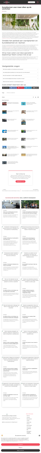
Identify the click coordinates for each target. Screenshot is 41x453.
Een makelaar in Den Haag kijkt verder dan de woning (31, 111)
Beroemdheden (29, 425)
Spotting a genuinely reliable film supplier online (13, 111)
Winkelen (5, 11)
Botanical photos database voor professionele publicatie (12, 131)
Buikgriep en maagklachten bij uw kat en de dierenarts (31, 139)
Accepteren (20, 444)
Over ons (28, 415)
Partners (28, 423)
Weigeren (20, 447)
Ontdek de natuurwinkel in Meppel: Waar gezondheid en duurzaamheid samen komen (10, 369)
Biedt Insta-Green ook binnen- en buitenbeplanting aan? (20, 81)
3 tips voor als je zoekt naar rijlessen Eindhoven (11, 120)
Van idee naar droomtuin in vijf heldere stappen (31, 131)
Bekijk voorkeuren (20, 450)
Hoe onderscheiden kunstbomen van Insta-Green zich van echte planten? (20, 72)
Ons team (28, 417)
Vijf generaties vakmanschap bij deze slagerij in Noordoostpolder (13, 103)
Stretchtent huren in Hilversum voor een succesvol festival (12, 139)
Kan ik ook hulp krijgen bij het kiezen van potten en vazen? (20, 78)
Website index (29, 422)
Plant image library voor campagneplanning (30, 120)
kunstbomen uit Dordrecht (6, 38)
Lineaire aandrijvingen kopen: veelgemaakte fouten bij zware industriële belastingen (12, 162)
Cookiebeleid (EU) (29, 429)
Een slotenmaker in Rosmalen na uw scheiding (32, 147)
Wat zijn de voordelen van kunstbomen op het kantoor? (20, 69)
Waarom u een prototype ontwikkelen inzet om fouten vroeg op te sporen (31, 103)
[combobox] (31, 2)
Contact (28, 420)
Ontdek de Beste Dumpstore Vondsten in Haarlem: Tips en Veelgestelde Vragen (28, 291)
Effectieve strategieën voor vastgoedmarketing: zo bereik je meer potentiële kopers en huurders (13, 147)
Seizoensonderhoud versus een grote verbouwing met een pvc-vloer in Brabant (31, 155)
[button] (39, 435)
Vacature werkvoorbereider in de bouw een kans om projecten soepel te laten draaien (13, 155)
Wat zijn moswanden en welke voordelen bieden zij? (20, 75)
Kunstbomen (12, 92)
